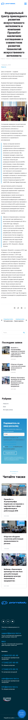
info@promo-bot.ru (10, 687)
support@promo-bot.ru (11, 633)
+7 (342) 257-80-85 (10, 663)
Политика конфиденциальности (10, 627)
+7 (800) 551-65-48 (10, 655)
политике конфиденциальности (11, 459)
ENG (5, 629)
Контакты (4, 651)
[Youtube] (12, 621)
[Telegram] (3, 621)
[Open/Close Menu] (25, 3)
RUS (3, 629)
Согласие (10, 446)
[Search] (24, 332)
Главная (3, 58)
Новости (8, 58)
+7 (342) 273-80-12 (10, 669)
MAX (4, 642)
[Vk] (8, 621)
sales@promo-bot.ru (10, 679)
